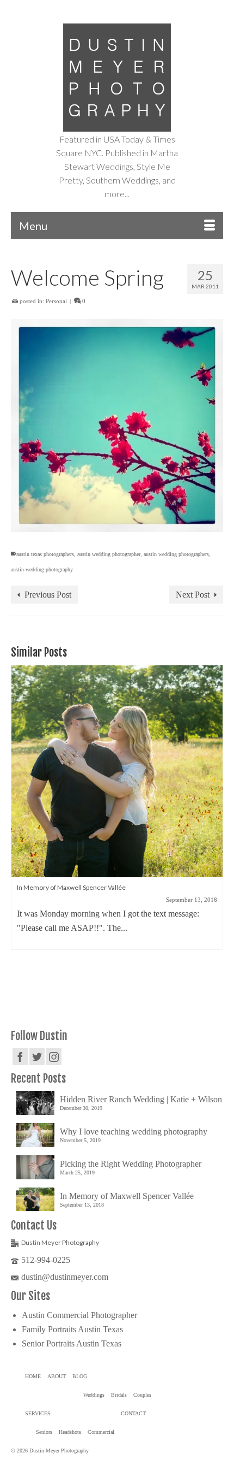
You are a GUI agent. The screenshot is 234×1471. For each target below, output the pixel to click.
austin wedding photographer (108, 554)
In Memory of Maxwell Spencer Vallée (127, 1196)
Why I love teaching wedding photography (133, 1131)
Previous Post (47, 594)
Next (213, 825)
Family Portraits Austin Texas (72, 1329)
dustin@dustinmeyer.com (64, 1276)
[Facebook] (20, 1056)
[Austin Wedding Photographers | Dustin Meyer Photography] (117, 77)
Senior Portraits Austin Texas (71, 1343)
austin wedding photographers (176, 554)
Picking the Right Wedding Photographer (130, 1163)
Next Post (193, 594)
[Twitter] (37, 1056)
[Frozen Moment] (117, 771)
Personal (56, 301)
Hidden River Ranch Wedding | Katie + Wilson (141, 1099)
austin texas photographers (45, 554)
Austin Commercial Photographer (79, 1315)
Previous (20, 825)
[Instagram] (53, 1056)
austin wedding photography (42, 569)
